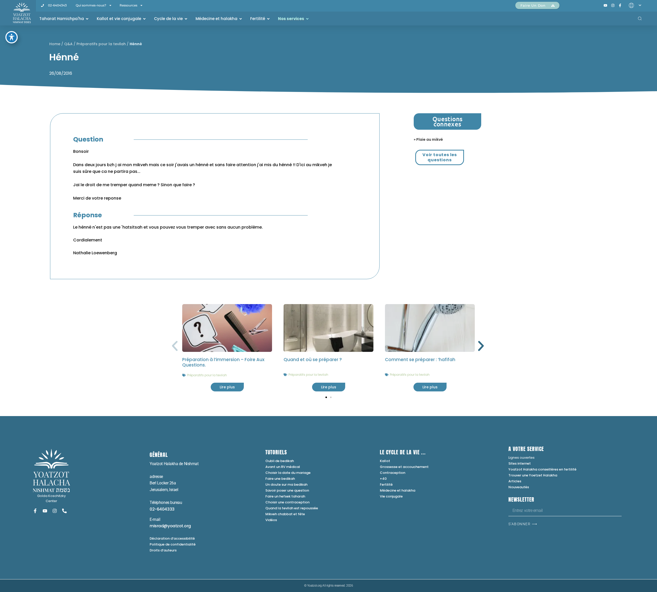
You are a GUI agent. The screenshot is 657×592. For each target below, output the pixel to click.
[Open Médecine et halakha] (241, 19)
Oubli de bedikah (279, 460)
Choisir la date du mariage (288, 472)
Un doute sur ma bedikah (286, 484)
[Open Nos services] (307, 19)
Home (54, 43)
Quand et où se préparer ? (313, 359)
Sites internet (519, 463)
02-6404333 (162, 509)
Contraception (392, 472)
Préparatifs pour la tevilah (101, 43)
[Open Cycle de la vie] (186, 19)
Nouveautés (518, 487)
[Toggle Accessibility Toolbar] (11, 37)
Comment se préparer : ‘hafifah (420, 359)
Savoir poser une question (287, 490)
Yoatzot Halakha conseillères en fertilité (542, 469)
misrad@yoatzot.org (170, 526)
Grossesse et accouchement (404, 466)
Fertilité (386, 484)
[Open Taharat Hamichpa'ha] (87, 19)
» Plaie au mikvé (428, 139)
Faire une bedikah (280, 478)
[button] (174, 346)
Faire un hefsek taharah (285, 496)
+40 (383, 478)
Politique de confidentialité (173, 544)
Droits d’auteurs (163, 550)
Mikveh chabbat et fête (285, 514)
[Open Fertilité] (268, 19)
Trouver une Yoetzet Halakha (532, 475)
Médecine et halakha (397, 490)
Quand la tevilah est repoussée (291, 508)
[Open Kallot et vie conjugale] (144, 19)
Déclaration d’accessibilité (172, 538)
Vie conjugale (391, 496)
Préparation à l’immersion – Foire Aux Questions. (223, 362)
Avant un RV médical (282, 466)
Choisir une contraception (287, 502)
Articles (514, 481)
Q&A (68, 43)
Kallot (385, 460)
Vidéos (271, 520)
